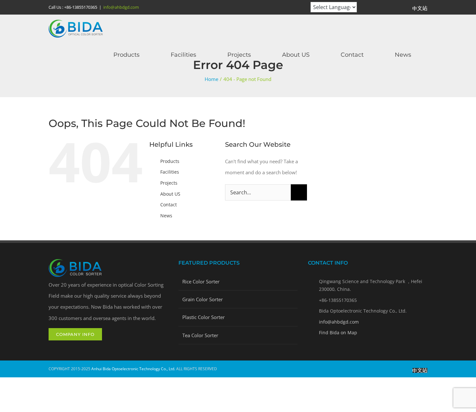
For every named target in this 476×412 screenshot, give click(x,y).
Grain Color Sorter (202, 299)
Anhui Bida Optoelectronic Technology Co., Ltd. (133, 369)
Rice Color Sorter (201, 281)
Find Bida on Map (338, 332)
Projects (168, 183)
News (166, 215)
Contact (168, 204)
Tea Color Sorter (200, 335)
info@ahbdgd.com (121, 7)
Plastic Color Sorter (203, 317)
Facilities (169, 172)
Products (169, 161)
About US (170, 194)
